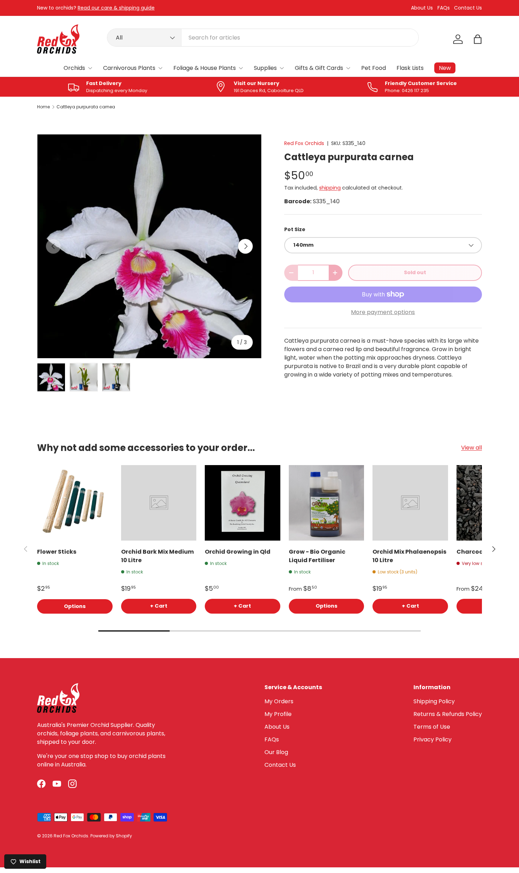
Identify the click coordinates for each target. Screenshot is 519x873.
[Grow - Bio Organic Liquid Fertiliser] (326, 503)
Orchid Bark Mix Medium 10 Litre (157, 556)
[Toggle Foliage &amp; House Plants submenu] (241, 68)
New (445, 68)
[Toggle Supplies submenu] (282, 68)
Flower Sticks (56, 552)
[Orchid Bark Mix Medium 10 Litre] (159, 503)
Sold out (415, 272)
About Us (422, 8)
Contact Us (468, 8)
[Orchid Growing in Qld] (242, 503)
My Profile (278, 714)
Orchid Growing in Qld (237, 552)
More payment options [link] (383, 312)
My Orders (278, 701)
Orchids (74, 68)
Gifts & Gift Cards (319, 68)
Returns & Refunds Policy (447, 714)
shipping (330, 187)
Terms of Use (431, 727)
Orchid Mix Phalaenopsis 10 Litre (409, 556)
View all (471, 448)
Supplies (265, 68)
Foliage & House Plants (204, 68)
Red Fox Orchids (304, 143)
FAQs (443, 8)
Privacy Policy (432, 739)
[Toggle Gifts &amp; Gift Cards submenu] (348, 68)
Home (43, 107)
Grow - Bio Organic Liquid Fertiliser (317, 556)
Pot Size (294, 229)
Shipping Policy (434, 701)
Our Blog (276, 752)
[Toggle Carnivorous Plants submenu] (160, 68)
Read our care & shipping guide (116, 7)
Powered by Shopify (111, 836)
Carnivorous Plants (129, 68)
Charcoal (471, 552)
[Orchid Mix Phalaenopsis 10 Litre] (410, 503)
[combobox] (262, 37)
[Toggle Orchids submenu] (90, 68)
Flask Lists (410, 68)
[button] (477, 39)
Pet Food (373, 68)
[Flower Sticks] (75, 503)
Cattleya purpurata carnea (85, 107)
